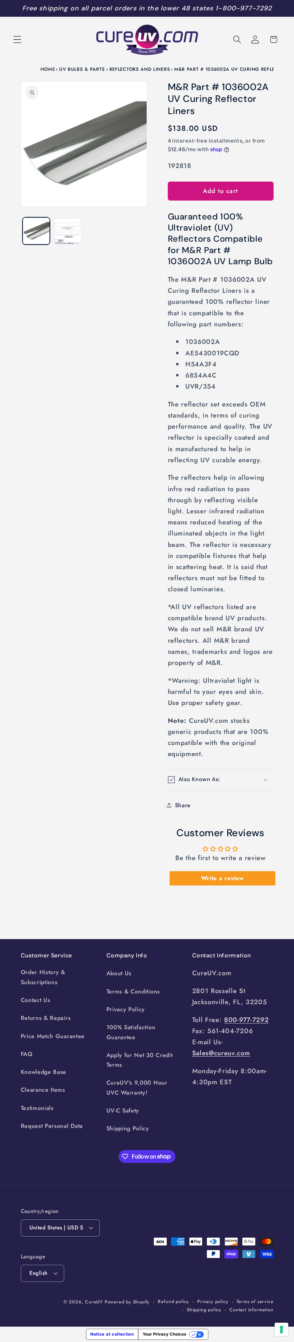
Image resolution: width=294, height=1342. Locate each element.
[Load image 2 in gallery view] (67, 231)
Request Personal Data (52, 1126)
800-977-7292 (246, 1020)
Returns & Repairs (46, 1018)
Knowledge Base (44, 1072)
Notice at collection (112, 1334)
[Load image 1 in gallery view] (36, 231)
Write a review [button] (222, 878)
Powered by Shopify (127, 1301)
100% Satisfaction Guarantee (131, 1032)
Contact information (251, 1309)
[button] (17, 39)
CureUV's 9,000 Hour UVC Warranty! (136, 1087)
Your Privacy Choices (164, 1334)
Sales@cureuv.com (221, 1053)
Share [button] (183, 805)
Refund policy (173, 1301)
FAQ (27, 1054)
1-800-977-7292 (243, 8)
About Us (119, 973)
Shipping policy (204, 1309)
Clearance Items (43, 1090)
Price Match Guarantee (53, 1036)
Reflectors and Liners (139, 69)
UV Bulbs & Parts (82, 69)
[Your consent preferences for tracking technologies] (281, 1329)
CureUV (94, 1301)
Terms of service (255, 1301)
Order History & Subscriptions (43, 977)
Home (48, 69)
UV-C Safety (122, 1110)
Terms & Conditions (133, 991)
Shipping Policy (127, 1128)
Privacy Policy (125, 1009)
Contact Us (36, 1000)
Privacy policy (212, 1301)
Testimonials (37, 1108)
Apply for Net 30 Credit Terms (139, 1060)
